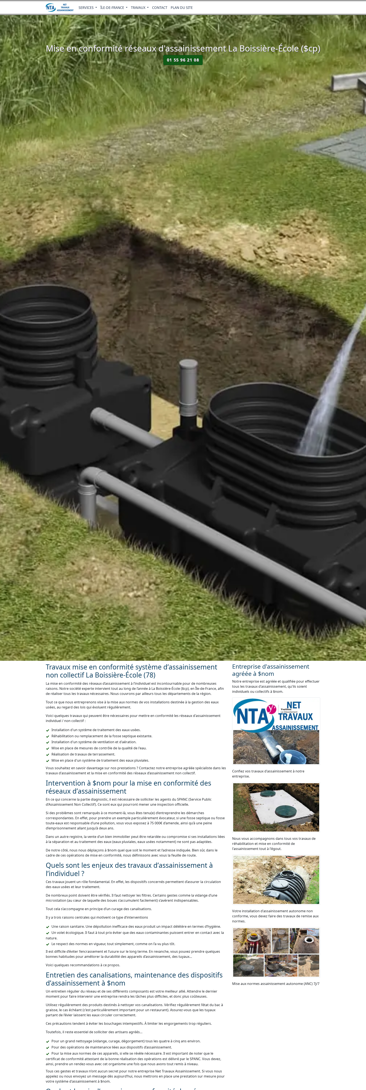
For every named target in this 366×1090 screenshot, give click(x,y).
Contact (159, 7)
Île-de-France (112, 7)
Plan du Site (182, 7)
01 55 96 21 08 (183, 60)
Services (86, 7)
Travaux (138, 7)
